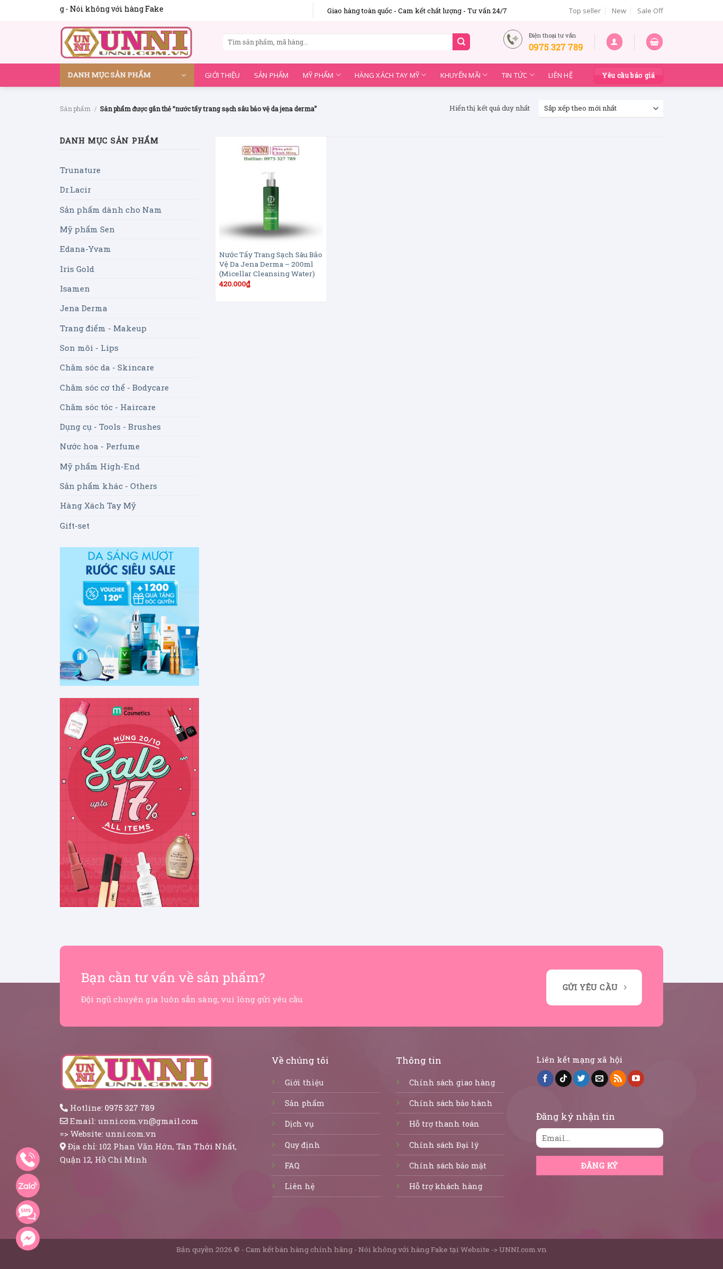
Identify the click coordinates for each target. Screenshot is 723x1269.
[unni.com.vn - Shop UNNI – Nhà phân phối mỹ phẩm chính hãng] (126, 42)
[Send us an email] (599, 1078)
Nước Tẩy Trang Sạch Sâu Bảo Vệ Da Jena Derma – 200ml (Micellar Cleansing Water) (270, 264)
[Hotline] (28, 1159)
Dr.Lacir (75, 189)
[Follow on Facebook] (545, 1078)
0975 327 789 (130, 1107)
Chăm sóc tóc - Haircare (108, 407)
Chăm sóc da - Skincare (107, 367)
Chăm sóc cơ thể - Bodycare (114, 387)
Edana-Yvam (85, 248)
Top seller (585, 10)
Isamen (75, 288)
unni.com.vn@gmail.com (148, 1121)
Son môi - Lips (89, 347)
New (619, 10)
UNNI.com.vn (523, 1249)
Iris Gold (77, 269)
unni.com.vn (130, 1133)
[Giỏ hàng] (654, 41)
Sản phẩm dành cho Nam (111, 209)
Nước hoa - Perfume (100, 446)
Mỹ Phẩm (318, 75)
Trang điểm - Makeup (103, 328)
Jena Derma (83, 308)
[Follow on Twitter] (581, 1078)
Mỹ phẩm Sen (87, 229)
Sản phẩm (271, 75)
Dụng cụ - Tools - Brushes (110, 426)
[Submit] (461, 41)
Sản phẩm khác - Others (108, 486)
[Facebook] (28, 1238)
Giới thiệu (222, 75)
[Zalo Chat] (28, 1186)
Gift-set (74, 525)
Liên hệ (560, 75)
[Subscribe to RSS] (618, 1078)
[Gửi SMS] (28, 1212)
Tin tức (515, 75)
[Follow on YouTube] (636, 1078)
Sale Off (650, 10)
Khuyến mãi (460, 75)
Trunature (80, 170)
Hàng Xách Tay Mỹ (387, 75)
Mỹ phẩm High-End (100, 466)
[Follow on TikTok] (563, 1078)
